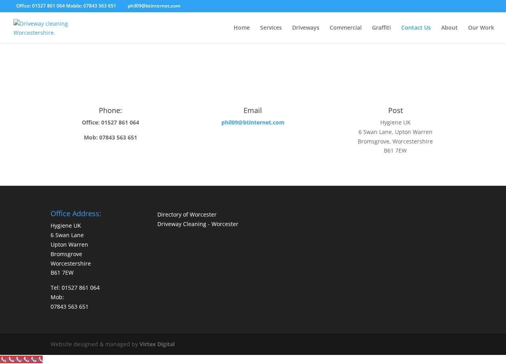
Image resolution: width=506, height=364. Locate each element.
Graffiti (381, 28)
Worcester (224, 224)
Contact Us (416, 28)
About (449, 28)
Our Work (481, 28)
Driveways (305, 28)
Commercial (346, 28)
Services (271, 28)
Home (242, 28)
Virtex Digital (157, 344)
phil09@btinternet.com (253, 122)
